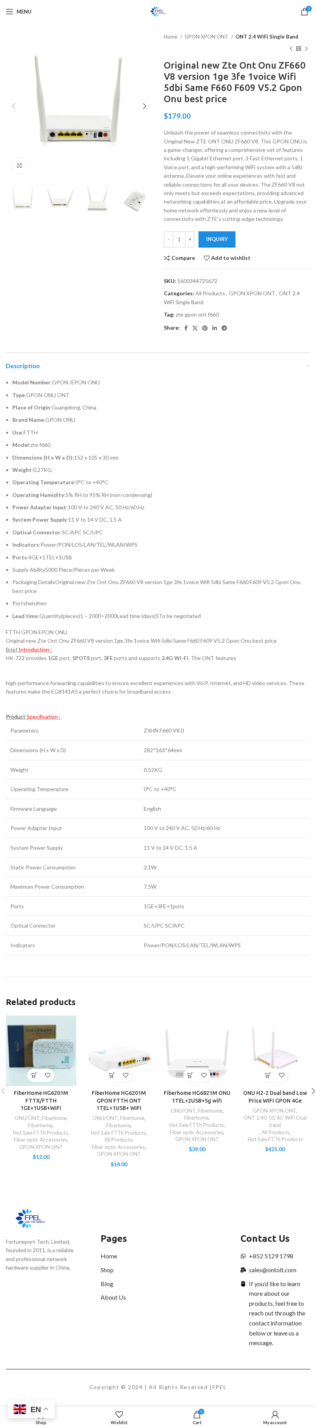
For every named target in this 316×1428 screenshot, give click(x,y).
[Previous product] (291, 48)
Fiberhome (54, 1118)
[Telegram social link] (224, 328)
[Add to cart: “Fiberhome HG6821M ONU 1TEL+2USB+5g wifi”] (190, 1075)
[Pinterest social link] (205, 328)
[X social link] (195, 328)
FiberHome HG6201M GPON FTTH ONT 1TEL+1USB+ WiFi (119, 1100)
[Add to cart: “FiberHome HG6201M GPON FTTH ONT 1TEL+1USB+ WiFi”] (112, 1075)
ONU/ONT (27, 1118)
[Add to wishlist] (47, 1075)
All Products (210, 293)
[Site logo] (158, 11)
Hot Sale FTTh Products (40, 1133)
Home (171, 37)
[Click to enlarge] (19, 165)
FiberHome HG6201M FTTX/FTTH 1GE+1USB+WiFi (41, 1100)
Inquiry (217, 239)
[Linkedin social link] (214, 328)
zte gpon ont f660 (197, 314)
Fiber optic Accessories (40, 1140)
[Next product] (306, 48)
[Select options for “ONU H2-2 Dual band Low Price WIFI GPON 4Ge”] (268, 1075)
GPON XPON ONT (207, 37)
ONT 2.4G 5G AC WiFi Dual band (275, 1121)
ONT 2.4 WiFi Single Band (266, 37)
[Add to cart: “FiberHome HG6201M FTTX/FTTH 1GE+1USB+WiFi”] (34, 1075)
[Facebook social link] (186, 328)
